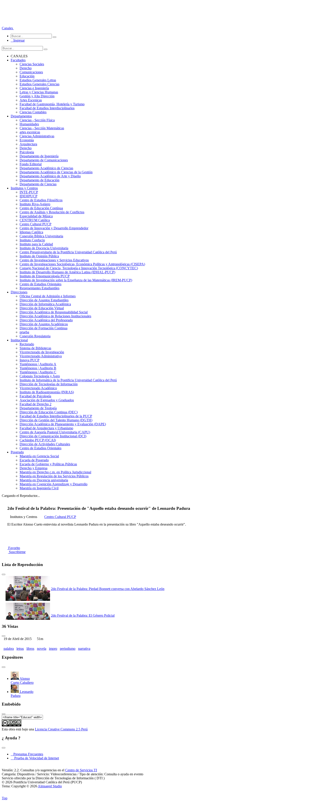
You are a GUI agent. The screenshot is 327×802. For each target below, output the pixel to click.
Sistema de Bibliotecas (35, 348)
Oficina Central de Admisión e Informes (48, 296)
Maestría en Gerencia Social (39, 456)
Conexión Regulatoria (35, 336)
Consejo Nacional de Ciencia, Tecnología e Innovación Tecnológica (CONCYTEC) (79, 268)
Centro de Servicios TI (81, 770)
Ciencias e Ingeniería (34, 88)
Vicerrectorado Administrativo (41, 356)
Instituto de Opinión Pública (39, 256)
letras (20, 648)
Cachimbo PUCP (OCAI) (38, 440)
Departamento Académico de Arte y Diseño (50, 176)
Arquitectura (28, 144)
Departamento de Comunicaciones (44, 160)
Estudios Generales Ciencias (39, 84)
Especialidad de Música (36, 216)
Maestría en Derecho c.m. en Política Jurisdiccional (55, 472)
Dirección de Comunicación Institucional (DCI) (53, 436)
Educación (27, 76)
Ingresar (18, 40)
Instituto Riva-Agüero (35, 204)
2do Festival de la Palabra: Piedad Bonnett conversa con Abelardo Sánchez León (107, 589)
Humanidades (29, 124)
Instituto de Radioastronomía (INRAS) (47, 392)
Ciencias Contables (33, 112)
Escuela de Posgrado (34, 460)
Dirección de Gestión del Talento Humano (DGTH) (56, 420)
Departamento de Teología (38, 408)
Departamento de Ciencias (38, 184)
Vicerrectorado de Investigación (42, 352)
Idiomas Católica (31, 232)
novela (41, 648)
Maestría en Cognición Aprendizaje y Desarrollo (53, 484)
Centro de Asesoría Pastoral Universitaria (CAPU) (55, 432)
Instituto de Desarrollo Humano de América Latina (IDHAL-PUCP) (67, 272)
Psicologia (27, 152)
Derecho (26, 68)
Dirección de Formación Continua (43, 328)
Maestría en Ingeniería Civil (39, 488)
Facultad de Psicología (35, 396)
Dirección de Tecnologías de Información (49, 384)
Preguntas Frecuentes (27, 754)
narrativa (84, 648)
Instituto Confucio (32, 240)
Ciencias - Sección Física (37, 120)
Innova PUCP (29, 360)
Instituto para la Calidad (36, 244)
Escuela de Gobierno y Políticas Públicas (48, 464)
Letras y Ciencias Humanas (39, 92)
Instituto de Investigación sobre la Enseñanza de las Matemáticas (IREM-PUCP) (76, 280)
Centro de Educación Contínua (41, 208)
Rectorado (27, 344)
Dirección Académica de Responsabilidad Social (54, 312)
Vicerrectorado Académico (38, 388)
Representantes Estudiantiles (39, 288)
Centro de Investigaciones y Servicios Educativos (54, 260)
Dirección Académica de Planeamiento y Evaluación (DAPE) (63, 424)
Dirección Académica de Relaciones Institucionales (55, 316)
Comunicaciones (31, 72)
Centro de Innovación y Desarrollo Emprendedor (54, 228)
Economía (27, 140)
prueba (24, 332)
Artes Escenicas (31, 100)
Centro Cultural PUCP (35, 224)
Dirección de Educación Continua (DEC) (49, 412)
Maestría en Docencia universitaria (44, 480)
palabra (9, 648)
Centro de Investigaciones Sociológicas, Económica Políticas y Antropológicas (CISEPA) (82, 264)
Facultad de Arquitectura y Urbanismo (46, 428)
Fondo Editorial (31, 164)
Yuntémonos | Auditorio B (38, 368)
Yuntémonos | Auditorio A (38, 364)
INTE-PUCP (29, 192)
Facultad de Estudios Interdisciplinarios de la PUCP (56, 416)
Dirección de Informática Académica (45, 304)
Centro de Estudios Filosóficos (41, 200)
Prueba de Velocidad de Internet (35, 758)
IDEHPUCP (28, 196)
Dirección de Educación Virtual (42, 308)
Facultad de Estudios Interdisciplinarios (47, 108)
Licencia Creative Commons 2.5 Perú (61, 729)
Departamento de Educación (39, 180)
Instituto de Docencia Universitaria (44, 248)
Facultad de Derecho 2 (35, 404)
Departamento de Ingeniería (39, 156)
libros (30, 648)
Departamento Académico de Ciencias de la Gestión (56, 172)
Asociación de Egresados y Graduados (47, 400)
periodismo (67, 648)
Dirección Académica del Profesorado (46, 320)
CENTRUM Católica (35, 220)
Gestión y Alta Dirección (37, 96)
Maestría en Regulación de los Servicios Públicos (54, 476)
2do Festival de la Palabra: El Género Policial (83, 615)
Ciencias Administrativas (37, 136)
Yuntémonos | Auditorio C (38, 372)
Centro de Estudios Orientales (40, 284)
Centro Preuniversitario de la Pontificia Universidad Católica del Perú (68, 252)
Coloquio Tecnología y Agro (40, 376)
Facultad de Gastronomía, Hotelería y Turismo (52, 104)
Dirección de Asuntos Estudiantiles (44, 300)
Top (4, 798)
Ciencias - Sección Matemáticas (42, 128)
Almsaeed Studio (50, 786)
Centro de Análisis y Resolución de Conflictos (52, 212)
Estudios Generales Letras (38, 80)
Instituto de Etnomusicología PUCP (45, 276)
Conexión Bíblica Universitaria (41, 236)
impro (53, 648)
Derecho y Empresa (33, 468)
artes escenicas (30, 132)
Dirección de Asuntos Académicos (44, 324)
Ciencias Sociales (32, 64)
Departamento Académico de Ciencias (46, 168)
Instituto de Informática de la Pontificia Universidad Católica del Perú (68, 380)
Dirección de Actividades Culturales (45, 444)
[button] (8, 28)
